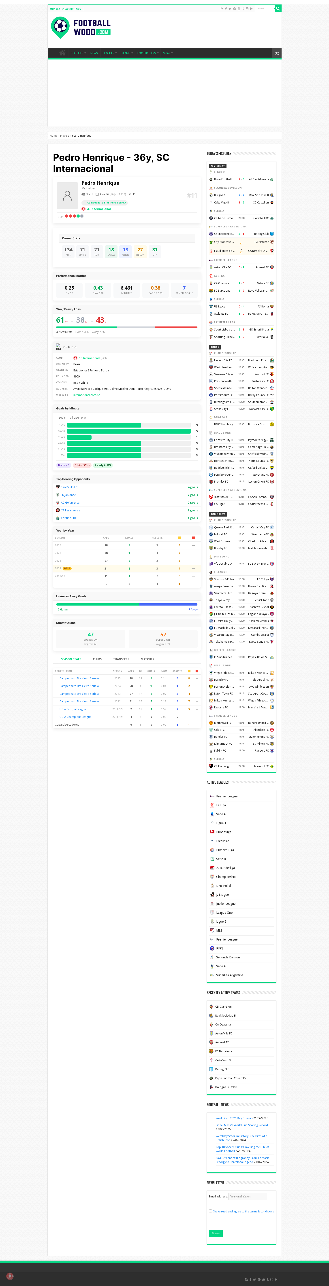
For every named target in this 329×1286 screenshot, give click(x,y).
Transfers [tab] (121, 659)
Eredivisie (222, 841)
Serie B (221, 859)
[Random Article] (277, 53)
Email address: (218, 1196)
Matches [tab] (147, 659)
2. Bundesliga (225, 868)
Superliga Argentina (229, 975)
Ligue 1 (221, 823)
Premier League (226, 796)
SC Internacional (98, 209)
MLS (219, 930)
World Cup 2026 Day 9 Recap (234, 1118)
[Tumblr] (243, 8)
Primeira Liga (225, 850)
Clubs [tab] (97, 659)
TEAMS (125, 53)
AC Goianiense (70, 502)
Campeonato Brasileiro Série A (106, 202)
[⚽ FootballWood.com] (81, 26)
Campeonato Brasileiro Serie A (79, 678)
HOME (62, 52)
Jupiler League (225, 903)
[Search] (278, 8)
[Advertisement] (165, 93)
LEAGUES (108, 53)
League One (224, 912)
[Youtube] (239, 8)
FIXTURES (77, 53)
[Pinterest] (234, 8)
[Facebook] (225, 8)
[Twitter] (230, 8)
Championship (226, 877)
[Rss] (222, 8)
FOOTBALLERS (146, 53)
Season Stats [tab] (71, 659)
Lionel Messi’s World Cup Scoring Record (242, 1125)
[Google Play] (251, 8)
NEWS (94, 53)
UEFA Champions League (75, 716)
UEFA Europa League (73, 709)
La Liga (221, 805)
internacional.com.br (86, 395)
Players (64, 135)
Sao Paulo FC (69, 487)
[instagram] (247, 8)
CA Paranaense (70, 510)
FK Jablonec (68, 495)
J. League (222, 894)
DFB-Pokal (223, 886)
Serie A (221, 814)
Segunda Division (228, 957)
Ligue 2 (221, 921)
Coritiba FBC (69, 518)
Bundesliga (223, 832)
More (166, 53)
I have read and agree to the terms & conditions (243, 1211)
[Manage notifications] (9, 1276)
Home (53, 135)
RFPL (219, 948)
